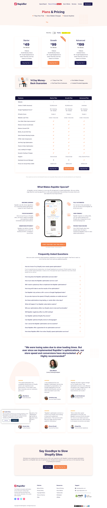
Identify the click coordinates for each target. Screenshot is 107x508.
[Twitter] (21, 499)
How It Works (66, 4)
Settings (6, 420)
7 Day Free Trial (26, 63)
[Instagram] (18, 499)
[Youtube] (24, 499)
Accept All (15, 420)
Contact (80, 4)
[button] (53, 266)
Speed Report (43, 4)
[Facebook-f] (15, 499)
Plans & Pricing (54, 4)
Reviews (74, 4)
